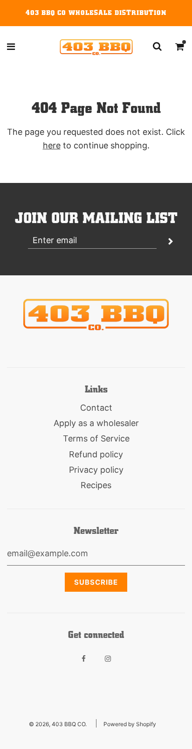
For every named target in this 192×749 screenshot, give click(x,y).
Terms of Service (96, 438)
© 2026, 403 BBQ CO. (58, 724)
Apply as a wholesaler (96, 423)
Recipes (96, 485)
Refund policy (96, 454)
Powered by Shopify (129, 724)
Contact (96, 408)
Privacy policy (96, 470)
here (52, 145)
